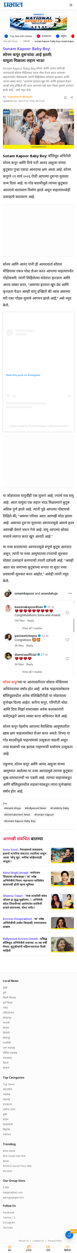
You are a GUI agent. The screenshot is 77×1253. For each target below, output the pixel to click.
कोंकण (6, 1067)
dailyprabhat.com (13, 1192)
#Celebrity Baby (59, 808)
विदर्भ (5, 1062)
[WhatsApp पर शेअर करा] (65, 97)
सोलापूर (6, 1037)
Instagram (9, 1222)
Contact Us (38, 1240)
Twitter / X (9, 1217)
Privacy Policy (55, 1240)
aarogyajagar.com (13, 1197)
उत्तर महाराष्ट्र (9, 1047)
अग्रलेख (6, 1094)
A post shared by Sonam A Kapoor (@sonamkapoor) (38, 425)
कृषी (5, 1114)
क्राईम (5, 1119)
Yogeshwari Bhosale (20, 96)
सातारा (6, 1027)
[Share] (72, 97)
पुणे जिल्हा (8, 1002)
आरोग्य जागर (9, 1109)
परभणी (6, 1022)
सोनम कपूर (10, 682)
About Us (23, 1240)
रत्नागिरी (7, 1042)
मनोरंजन (26, 41)
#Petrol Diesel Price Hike (17, 1166)
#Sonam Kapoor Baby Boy (19, 821)
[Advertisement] (30, 230)
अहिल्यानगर (8, 1012)
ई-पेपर (6, 1187)
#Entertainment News (17, 814)
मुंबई (5, 987)
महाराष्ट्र (6, 1099)
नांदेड (5, 1007)
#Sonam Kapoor (44, 814)
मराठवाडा (7, 1057)
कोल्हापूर (7, 1017)
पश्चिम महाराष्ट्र (10, 1052)
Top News (9, 1084)
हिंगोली (6, 1032)
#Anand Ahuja (12, 808)
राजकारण (7, 1104)
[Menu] (71, 5)
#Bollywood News (35, 808)
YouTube (8, 1227)
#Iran (6, 1161)
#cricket (7, 1171)
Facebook (8, 1212)
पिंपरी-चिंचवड (9, 997)
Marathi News (11, 41)
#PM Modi (9, 1151)
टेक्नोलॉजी (8, 1124)
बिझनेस (6, 1129)
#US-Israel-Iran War (14, 1156)
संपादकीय (7, 1089)
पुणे (4, 992)
